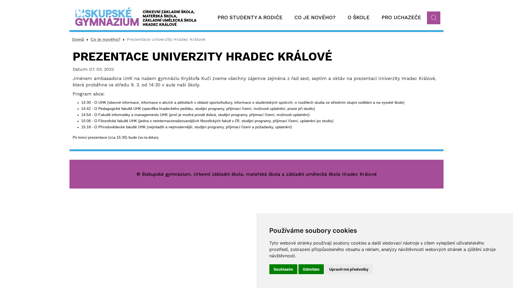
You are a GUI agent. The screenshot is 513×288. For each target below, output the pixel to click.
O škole (359, 17)
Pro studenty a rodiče (249, 17)
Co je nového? (315, 17)
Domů (78, 39)
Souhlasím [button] (283, 269)
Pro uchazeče (401, 17)
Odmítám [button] (311, 269)
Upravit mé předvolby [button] (348, 269)
